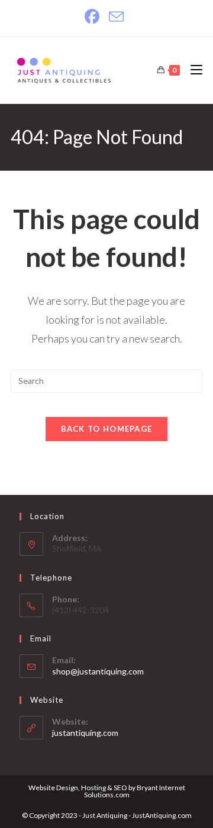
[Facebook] (94, 16)
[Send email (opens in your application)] (116, 16)
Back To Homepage (107, 428)
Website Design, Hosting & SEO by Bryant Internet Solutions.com (106, 791)
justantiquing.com (85, 733)
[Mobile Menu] (192, 70)
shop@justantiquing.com (98, 671)
